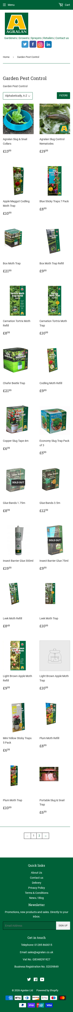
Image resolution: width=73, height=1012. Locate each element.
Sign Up (63, 925)
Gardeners (10, 38)
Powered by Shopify (47, 990)
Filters (63, 95)
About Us (36, 872)
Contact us (62, 38)
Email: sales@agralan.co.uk (36, 952)
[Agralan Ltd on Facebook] (35, 980)
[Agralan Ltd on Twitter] (29, 980)
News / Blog (36, 897)
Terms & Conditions (36, 892)
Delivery (36, 882)
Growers (24, 38)
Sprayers (36, 38)
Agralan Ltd (26, 990)
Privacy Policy (36, 887)
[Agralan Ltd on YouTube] (42, 980)
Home (6, 57)
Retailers (48, 38)
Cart (67, 4)
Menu (11, 4)
